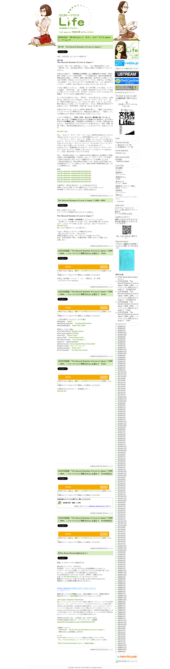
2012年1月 (122, 519)
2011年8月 (122, 529)
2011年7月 (122, 531)
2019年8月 (122, 339)
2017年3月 (122, 391)
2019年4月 (122, 345)
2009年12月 (122, 571)
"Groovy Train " (72, 335)
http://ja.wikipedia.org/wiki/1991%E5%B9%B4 (74, 175)
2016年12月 (122, 397)
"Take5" (70, 321)
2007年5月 (122, 635)
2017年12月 (122, 372)
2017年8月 (122, 380)
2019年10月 (122, 335)
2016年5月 (122, 411)
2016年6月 (122, 409)
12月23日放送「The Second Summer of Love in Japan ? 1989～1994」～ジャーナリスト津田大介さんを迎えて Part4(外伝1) (128, 296)
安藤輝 (73, 594)
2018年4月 (122, 364)
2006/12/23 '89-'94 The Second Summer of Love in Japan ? (81, 630)
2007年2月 (122, 641)
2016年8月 (122, 405)
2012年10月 (122, 500)
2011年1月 (122, 544)
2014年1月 (122, 469)
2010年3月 (122, 565)
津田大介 (127, 197)
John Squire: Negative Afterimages (70, 600)
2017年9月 (122, 378)
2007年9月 (122, 627)
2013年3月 (122, 490)
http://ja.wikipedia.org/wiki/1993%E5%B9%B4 (74, 180)
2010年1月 (122, 569)
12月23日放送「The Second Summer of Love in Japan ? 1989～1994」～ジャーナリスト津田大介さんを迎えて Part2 (128, 316)
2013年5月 (122, 486)
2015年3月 (122, 440)
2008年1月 (122, 618)
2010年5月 (122, 560)
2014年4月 (122, 463)
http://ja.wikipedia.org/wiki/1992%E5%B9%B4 (74, 178)
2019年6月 (122, 341)
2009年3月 (122, 589)
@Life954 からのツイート (125, 92)
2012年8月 (122, 505)
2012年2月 (122, 517)
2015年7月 (122, 432)
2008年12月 (122, 596)
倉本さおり (121, 182)
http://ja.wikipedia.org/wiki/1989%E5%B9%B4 (74, 171)
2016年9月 (122, 403)
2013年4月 (122, 488)
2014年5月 (122, 461)
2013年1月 (122, 494)
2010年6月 (122, 558)
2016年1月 (122, 420)
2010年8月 (122, 554)
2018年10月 (122, 353)
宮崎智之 (121, 191)
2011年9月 (122, 527)
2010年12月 (122, 546)
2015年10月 (122, 426)
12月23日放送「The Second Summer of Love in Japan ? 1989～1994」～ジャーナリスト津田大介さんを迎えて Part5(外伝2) (128, 285)
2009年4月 (122, 587)
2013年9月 (122, 478)
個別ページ (79, 271)
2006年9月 (122, 652)
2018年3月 (122, 366)
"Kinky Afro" (76, 348)
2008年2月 (122, 616)
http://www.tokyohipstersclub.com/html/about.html (76, 622)
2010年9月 (122, 552)
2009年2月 (122, 592)
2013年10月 (122, 476)
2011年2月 (122, 542)
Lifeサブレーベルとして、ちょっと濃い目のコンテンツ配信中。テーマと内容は (126, 211)
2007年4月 (122, 637)
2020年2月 (122, 331)
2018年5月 (122, 362)
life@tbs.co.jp (121, 153)
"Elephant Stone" (77, 331)
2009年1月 (122, 594)
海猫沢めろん (121, 178)
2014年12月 (122, 447)
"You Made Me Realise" (83, 323)
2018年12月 (122, 349)
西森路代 (121, 173)
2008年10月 (122, 600)
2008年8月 (122, 604)
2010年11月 (122, 548)
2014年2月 (122, 467)
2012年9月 (122, 502)
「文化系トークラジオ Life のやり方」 (127, 105)
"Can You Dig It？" (79, 340)
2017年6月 (122, 384)
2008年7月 (122, 606)
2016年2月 (122, 418)
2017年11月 (122, 374)
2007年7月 (122, 631)
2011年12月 (122, 521)
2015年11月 (122, 424)
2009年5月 (122, 585)
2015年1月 (122, 445)
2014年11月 (122, 449)
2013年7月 (122, 482)
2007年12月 (122, 620)
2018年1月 (122, 370)
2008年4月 (122, 612)
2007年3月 (122, 639)
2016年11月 (122, 399)
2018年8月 (122, 358)
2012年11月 (122, 498)
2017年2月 (122, 393)
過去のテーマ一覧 (124, 145)
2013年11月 (122, 474)
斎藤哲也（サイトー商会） (126, 187)
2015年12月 (122, 422)
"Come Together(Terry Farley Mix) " (82, 344)
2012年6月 (122, 509)
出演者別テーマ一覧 (125, 147)
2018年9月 (122, 356)
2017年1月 (122, 395)
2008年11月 (122, 598)
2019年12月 (122, 333)
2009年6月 (122, 583)
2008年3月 (122, 614)
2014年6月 (122, 459)
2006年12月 (122, 645)
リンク (110, 196)
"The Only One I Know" (79, 350)
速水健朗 (119, 169)
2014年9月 (122, 453)
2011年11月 (122, 523)
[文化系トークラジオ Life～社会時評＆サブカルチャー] (85, 16)
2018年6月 (122, 360)
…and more (120, 201)
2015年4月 (122, 438)
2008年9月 (122, 602)
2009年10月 (122, 575)
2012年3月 (122, 515)
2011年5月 (122, 536)
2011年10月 (122, 525)
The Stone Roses (69, 577)
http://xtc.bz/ (61, 391)
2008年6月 (122, 608)
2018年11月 (122, 351)
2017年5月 (122, 387)
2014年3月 (122, 465)
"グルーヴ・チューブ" (77, 346)
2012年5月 (122, 511)
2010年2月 (122, 567)
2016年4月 (122, 414)
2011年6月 (122, 534)
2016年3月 (122, 416)
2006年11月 (122, 647)
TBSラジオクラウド (91, 271)
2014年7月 (122, 457)
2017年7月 (122, 382)
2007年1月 (122, 643)
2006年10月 (122, 649)
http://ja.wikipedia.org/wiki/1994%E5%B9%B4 (74, 182)
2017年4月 (122, 389)
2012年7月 (122, 507)
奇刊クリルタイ (67, 637)
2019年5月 (122, 343)
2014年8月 (122, 455)
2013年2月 (122, 492)
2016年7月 (122, 407)
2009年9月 (122, 577)
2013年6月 (122, 484)
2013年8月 (122, 480)
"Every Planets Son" (76, 337)
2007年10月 (122, 625)
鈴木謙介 (123, 160)
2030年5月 (122, 327)
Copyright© (71, 667)
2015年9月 (122, 428)
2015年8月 (122, 430)
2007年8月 (122, 629)
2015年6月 (122, 434)
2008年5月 (122, 610)
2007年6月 (122, 633)
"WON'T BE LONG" (79, 326)
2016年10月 (122, 401)
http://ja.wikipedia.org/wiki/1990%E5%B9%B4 (74, 173)
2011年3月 (122, 540)
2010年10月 (122, 550)
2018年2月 (122, 368)
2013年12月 (122, 471)
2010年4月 (122, 562)
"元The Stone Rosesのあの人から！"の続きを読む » (76, 643)
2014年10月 (122, 451)
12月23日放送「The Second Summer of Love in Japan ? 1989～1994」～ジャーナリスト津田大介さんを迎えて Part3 (128, 306)
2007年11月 (122, 623)
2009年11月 (122, 573)
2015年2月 (122, 442)
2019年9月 (122, 337)
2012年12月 (122, 496)
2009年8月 (122, 579)
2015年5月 (122, 436)
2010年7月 (122, 556)
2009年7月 (122, 581)
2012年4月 (122, 513)
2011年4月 (122, 538)
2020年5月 (122, 329)
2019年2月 (122, 347)
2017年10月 (122, 376)
